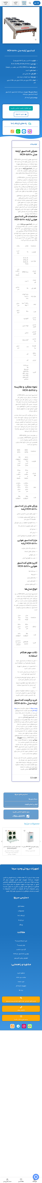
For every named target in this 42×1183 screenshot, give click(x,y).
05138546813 (33, 769)
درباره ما (21, 920)
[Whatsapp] (18, 131)
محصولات (21, 911)
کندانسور (14, 92)
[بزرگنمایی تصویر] (35, 39)
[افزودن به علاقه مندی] (24, 831)
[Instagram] (24, 1026)
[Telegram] (24, 131)
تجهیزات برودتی (12, 854)
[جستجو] (30, 3)
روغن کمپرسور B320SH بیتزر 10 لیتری (30, 847)
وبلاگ (21, 925)
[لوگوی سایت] (24, 3)
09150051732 (21, 1010)
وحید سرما (34, 708)
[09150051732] (21, 1007)
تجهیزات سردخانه (23, 92)
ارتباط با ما (21, 915)
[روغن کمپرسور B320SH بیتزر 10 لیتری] (30, 836)
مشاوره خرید (6, 3)
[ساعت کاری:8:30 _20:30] (21, 1016)
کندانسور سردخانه (28, 94)
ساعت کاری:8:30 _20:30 (21, 1019)
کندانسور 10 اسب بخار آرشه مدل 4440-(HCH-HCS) (11, 847)
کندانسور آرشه (9, 852)
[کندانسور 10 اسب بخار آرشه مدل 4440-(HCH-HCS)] (11, 836)
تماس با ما (15, 3)
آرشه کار (27, 98)
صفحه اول (21, 906)
